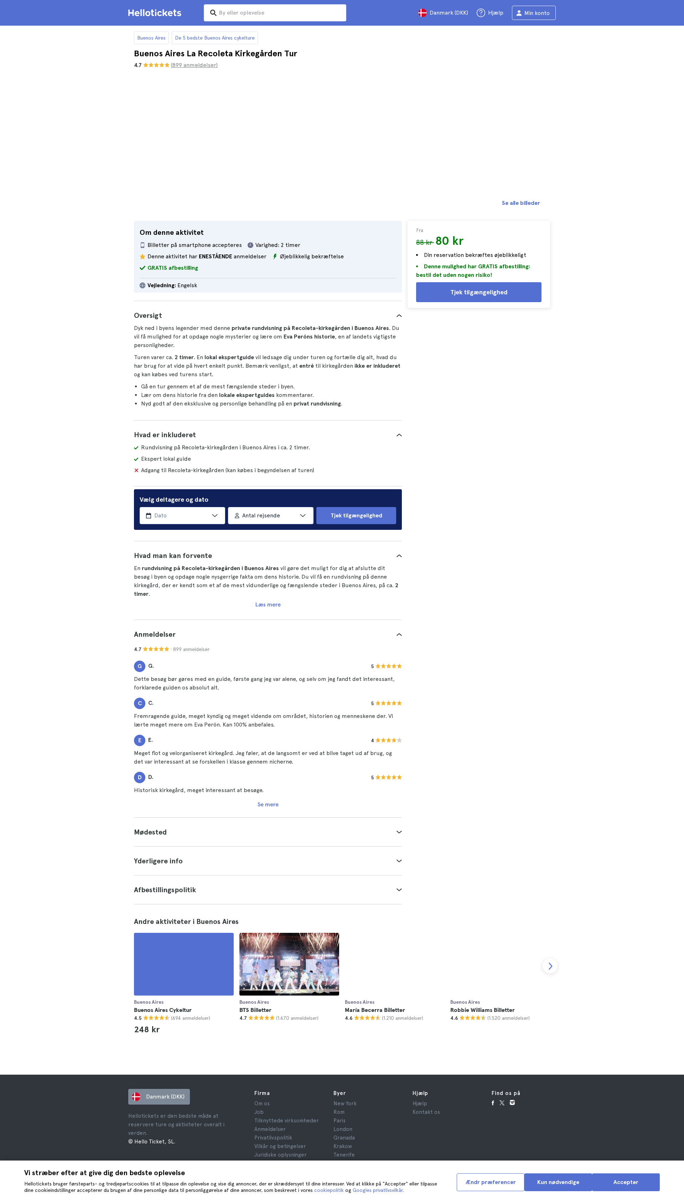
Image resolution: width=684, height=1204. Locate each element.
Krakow (342, 1146)
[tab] (268, 315)
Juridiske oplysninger (280, 1155)
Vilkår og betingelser (280, 1146)
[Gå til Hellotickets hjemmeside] (156, 13)
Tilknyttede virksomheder (286, 1120)
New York (345, 1103)
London (342, 1129)
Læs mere (268, 604)
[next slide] (550, 965)
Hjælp (420, 1103)
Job (259, 1112)
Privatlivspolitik (273, 1138)
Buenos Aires (151, 38)
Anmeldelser (270, 1129)
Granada (344, 1138)
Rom (338, 1112)
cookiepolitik (329, 1190)
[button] (268, 315)
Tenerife (344, 1155)
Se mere (268, 804)
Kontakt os (426, 1112)
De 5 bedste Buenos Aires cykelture (215, 38)
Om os (262, 1103)
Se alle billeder (521, 203)
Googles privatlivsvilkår (378, 1190)
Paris (339, 1120)
